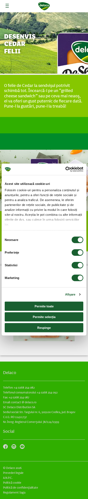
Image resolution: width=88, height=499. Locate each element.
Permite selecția (44, 317)
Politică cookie (12, 482)
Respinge (44, 327)
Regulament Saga (14, 492)
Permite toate (44, 306)
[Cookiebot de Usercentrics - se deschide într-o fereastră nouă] (65, 169)
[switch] (77, 252)
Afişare (70, 294)
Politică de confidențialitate (20, 487)
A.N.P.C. (7, 478)
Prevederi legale (13, 473)
